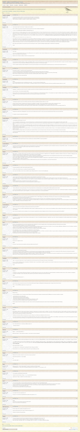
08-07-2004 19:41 (15, 222)
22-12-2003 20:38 (15, 109)
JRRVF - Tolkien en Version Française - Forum (13, 2)
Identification (21, 5)
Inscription (16, 5)
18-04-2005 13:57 (15, 380)
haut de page (8, 424)
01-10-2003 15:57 (15, 24)
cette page (25, 374)
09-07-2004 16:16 (15, 268)
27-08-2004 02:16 (15, 329)
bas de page (8, 12)
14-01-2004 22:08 (15, 185)
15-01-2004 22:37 (15, 215)
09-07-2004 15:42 (15, 258)
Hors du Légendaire (9, 11)
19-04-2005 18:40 (15, 390)
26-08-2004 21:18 (15, 307)
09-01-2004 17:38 (15, 118)
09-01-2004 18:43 (15, 143)
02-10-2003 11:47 (15, 99)
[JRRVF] (25, 5)
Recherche (11, 5)
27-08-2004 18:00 (15, 371)
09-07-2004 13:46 (15, 248)
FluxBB (74, 429)
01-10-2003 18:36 (15, 87)
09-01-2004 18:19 (15, 136)
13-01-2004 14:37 (15, 151)
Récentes (71, 6)
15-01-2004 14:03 (15, 194)
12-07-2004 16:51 (15, 290)
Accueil (4, 5)
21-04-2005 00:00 (15, 406)
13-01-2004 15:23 (15, 165)
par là (21, 356)
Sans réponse (75, 6)
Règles (8, 5)
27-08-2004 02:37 (15, 337)
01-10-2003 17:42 (15, 59)
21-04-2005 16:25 (15, 416)
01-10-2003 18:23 (15, 79)
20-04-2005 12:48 (15, 398)
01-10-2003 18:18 (15, 68)
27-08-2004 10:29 (15, 321)
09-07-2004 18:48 (15, 280)
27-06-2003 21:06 (15, 15)
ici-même (37, 420)
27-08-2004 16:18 (15, 352)
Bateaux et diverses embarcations (19, 11)
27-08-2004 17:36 (15, 364)
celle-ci (35, 394)
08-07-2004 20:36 (15, 236)
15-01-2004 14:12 (15, 204)
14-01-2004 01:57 (15, 174)
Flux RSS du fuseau (74, 428)
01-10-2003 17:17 (15, 49)
